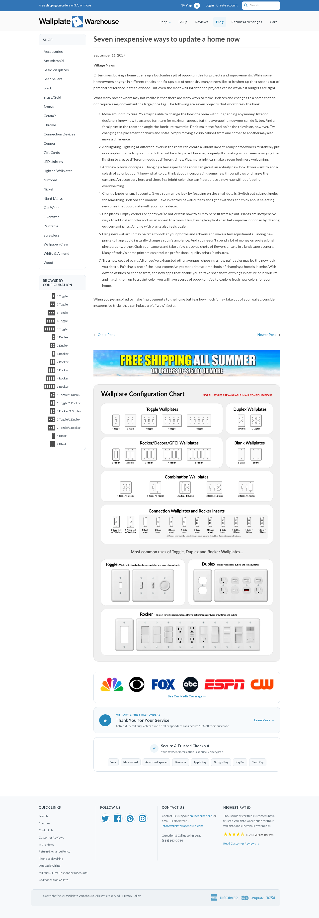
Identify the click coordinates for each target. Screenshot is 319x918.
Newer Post (266, 334)
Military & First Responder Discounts (63, 873)
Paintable (51, 226)
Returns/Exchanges (246, 22)
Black (48, 88)
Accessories (53, 51)
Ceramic (50, 116)
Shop (164, 22)
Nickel (48, 189)
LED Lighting (53, 161)
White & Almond (56, 253)
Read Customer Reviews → (241, 843)
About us (44, 823)
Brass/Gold (52, 97)
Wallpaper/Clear (56, 244)
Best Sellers (53, 79)
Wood (48, 262)
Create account (227, 5)
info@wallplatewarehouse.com (182, 826)
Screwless (52, 235)
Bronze (49, 106)
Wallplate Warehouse (80, 896)
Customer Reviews (51, 837)
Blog (220, 22)
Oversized (52, 217)
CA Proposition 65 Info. (54, 880)
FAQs (183, 22)
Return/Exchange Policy (54, 851)
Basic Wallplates (56, 70)
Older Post (106, 334)
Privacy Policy (131, 896)
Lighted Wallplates (58, 171)
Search (43, 816)
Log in (210, 5)
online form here (200, 816)
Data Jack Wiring (49, 865)
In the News (46, 844)
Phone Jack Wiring (51, 858)
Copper (49, 143)
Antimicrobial (54, 61)
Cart (192, 6)
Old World (52, 207)
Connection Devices (59, 134)
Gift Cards (52, 152)
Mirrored (50, 180)
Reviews (201, 22)
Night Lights (53, 198)
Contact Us (46, 830)
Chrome (50, 125)
